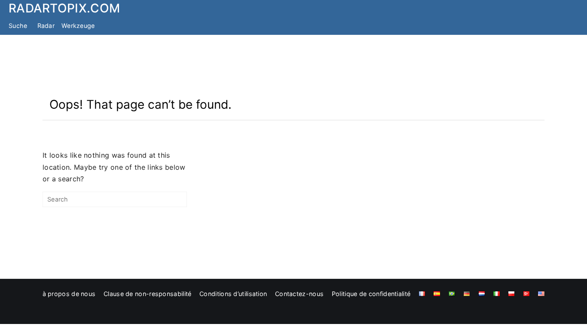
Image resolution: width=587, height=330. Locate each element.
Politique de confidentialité (371, 293)
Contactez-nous (299, 293)
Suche (18, 25)
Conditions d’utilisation (233, 293)
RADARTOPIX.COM (64, 8)
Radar (46, 25)
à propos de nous (69, 293)
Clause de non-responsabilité (147, 293)
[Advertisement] (293, 65)
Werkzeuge (78, 25)
